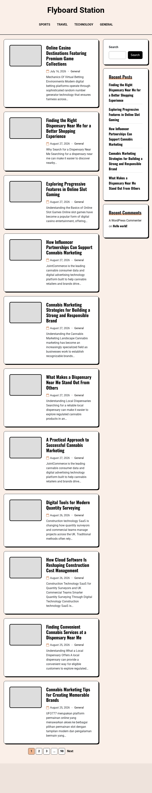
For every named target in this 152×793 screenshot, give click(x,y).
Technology (83, 24)
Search (113, 47)
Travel (62, 24)
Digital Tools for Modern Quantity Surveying (68, 505)
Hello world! (120, 226)
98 (62, 751)
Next (70, 751)
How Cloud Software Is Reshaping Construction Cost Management (67, 565)
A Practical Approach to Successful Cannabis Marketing (67, 445)
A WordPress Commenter (125, 220)
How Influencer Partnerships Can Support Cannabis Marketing (69, 247)
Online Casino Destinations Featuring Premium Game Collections (66, 55)
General (106, 24)
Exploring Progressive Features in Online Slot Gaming (66, 189)
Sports (44, 24)
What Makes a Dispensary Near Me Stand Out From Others (68, 382)
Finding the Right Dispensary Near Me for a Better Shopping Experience (68, 128)
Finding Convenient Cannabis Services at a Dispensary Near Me (66, 632)
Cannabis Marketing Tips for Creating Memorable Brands (68, 694)
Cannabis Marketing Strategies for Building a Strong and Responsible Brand (68, 312)
